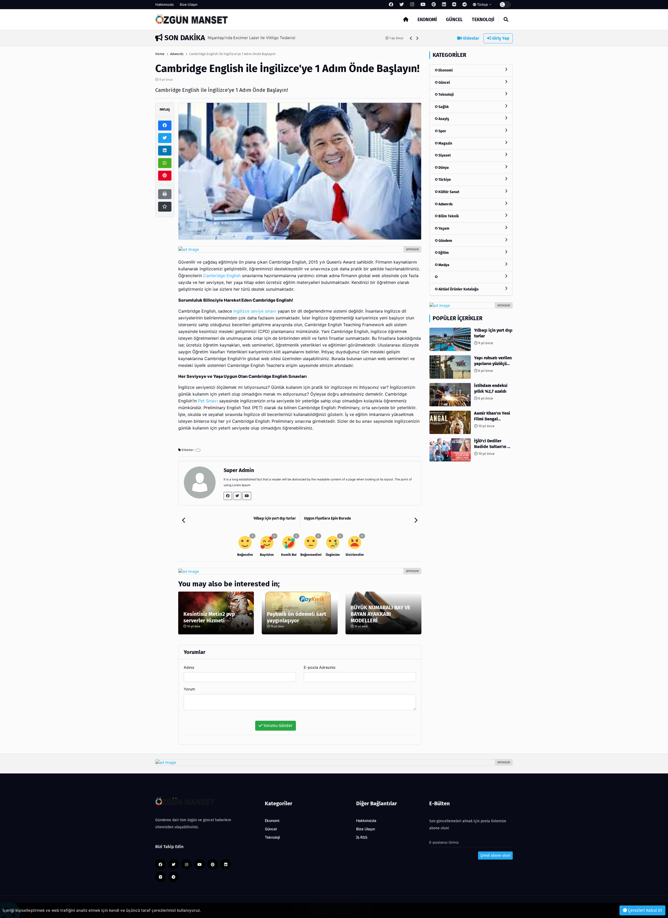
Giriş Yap (500, 38)
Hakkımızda (164, 4)
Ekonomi (427, 19)
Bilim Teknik (448, 216)
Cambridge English (222, 275)
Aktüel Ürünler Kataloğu (458, 289)
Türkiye (444, 179)
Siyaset (444, 155)
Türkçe (482, 4)
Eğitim (443, 253)
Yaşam (443, 228)
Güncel (454, 19)
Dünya (443, 167)
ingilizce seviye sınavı (254, 311)
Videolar (470, 38)
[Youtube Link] (246, 496)
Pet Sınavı (208, 400)
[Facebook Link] (228, 496)
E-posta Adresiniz (320, 667)
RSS (363, 837)
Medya (443, 265)
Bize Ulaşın (189, 4)
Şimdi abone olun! (495, 855)
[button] (411, 38)
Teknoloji (483, 19)
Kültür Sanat (448, 192)
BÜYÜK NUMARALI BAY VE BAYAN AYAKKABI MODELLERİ (380, 614)
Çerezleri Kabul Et (644, 910)
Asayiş (443, 119)
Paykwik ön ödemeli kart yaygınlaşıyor (296, 617)
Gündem (445, 241)
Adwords (176, 54)
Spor (442, 131)
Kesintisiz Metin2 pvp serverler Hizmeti (209, 617)
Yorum (189, 689)
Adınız (189, 667)
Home (159, 54)
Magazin (445, 143)
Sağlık (443, 107)
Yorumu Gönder (277, 725)
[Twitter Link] (237, 496)
